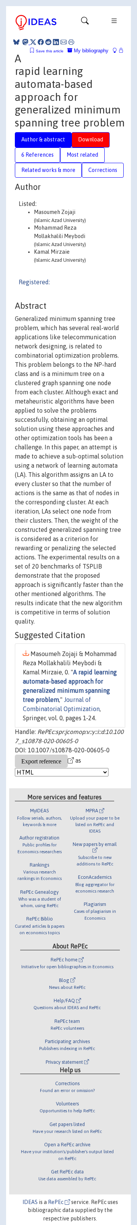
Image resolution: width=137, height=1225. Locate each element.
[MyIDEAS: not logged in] (116, 50)
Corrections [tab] (102, 170)
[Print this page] (71, 42)
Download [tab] (90, 139)
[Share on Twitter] (33, 42)
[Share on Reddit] (48, 42)
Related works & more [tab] (48, 170)
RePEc (56, 1202)
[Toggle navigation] (85, 22)
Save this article (50, 51)
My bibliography (90, 50)
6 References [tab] (37, 155)
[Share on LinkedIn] (56, 42)
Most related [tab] (82, 155)
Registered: (34, 282)
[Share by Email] (64, 42)
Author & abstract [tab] (43, 139)
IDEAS (30, 1202)
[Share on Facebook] (41, 42)
